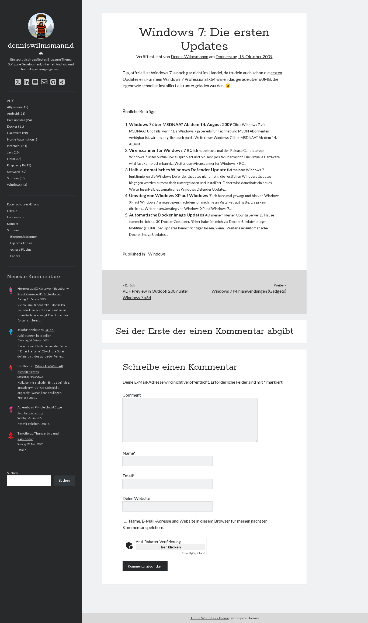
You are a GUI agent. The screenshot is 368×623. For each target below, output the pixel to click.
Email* (129, 475)
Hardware (14, 133)
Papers (15, 256)
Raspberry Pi (16, 165)
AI (8, 101)
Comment (132, 394)
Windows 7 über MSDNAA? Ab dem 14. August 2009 (180, 124)
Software (13, 172)
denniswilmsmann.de (41, 49)
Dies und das (16, 120)
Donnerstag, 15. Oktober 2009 (244, 56)
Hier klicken (170, 547)
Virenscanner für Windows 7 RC (160, 150)
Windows (14, 185)
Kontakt (12, 224)
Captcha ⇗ (193, 553)
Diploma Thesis (21, 243)
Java (10, 152)
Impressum (15, 217)
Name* (129, 453)
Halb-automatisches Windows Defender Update (177, 169)
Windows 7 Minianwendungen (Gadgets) (248, 290)
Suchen (12, 473)
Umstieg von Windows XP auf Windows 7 (170, 195)
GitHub (12, 211)
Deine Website (136, 498)
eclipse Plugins (21, 249)
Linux (11, 159)
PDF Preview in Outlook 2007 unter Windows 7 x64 (155, 294)
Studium (13, 178)
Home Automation (20, 139)
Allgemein (14, 107)
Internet (13, 146)
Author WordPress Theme (209, 618)
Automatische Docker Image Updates (166, 214)
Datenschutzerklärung (23, 204)
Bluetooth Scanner (23, 236)
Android (13, 113)
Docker (12, 126)
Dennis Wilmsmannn (189, 56)
